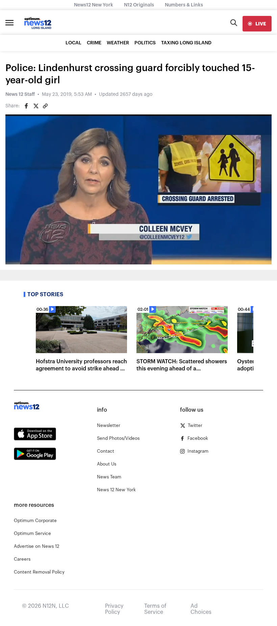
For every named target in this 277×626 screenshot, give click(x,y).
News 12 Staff (20, 94)
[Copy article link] (45, 106)
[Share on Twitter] (36, 106)
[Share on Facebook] (26, 106)
